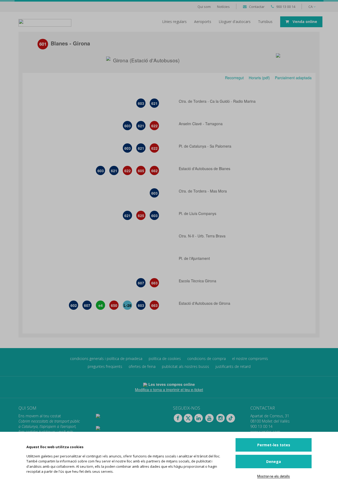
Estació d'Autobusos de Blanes (205, 168)
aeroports (202, 21)
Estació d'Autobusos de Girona (205, 303)
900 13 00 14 (285, 6)
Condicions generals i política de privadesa (106, 358)
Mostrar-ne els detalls (273, 476)
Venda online (304, 21)
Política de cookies (165, 358)
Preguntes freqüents (105, 366)
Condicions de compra (206, 358)
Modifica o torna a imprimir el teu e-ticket (169, 389)
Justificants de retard (233, 366)
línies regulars (174, 21)
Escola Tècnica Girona (198, 280)
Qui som (204, 6)
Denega (273, 461)
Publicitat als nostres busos (185, 366)
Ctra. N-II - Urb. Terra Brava (203, 235)
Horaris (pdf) (259, 77)
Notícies (223, 6)
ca (310, 6)
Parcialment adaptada (293, 77)
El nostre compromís (250, 358)
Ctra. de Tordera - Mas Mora (203, 191)
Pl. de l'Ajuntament (195, 258)
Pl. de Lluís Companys (198, 213)
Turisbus (265, 21)
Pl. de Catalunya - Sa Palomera (205, 146)
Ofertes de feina (142, 366)
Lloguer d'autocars (235, 21)
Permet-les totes (273, 444)
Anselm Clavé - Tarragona (201, 123)
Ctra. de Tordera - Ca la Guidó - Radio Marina (218, 101)
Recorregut (234, 77)
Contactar (257, 6)
